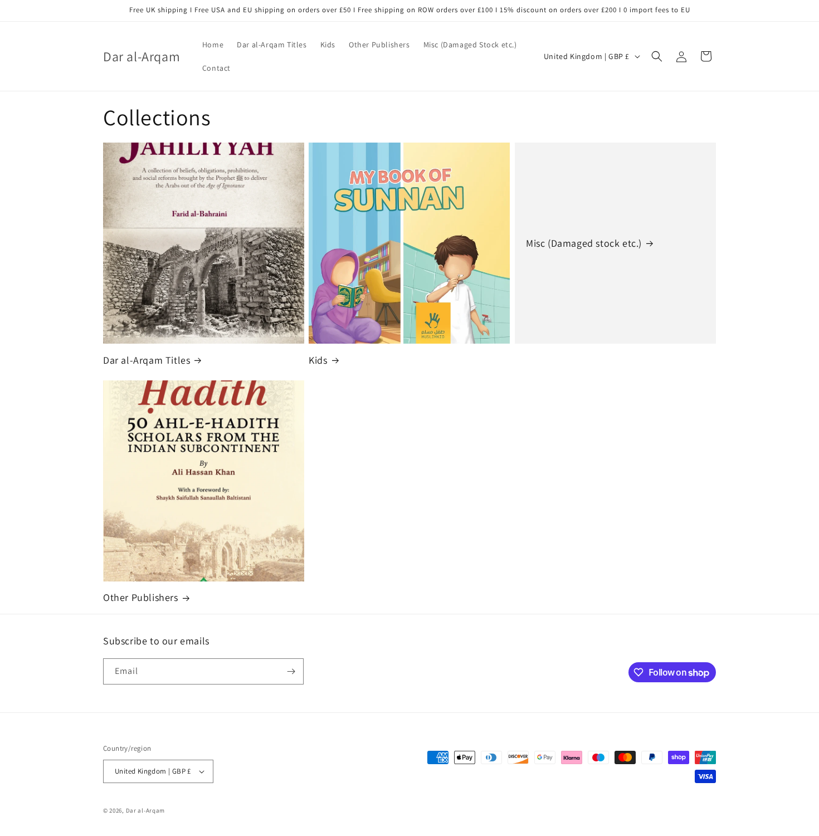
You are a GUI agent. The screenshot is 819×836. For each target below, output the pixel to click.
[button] (657, 56)
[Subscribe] (291, 671)
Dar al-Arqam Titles (146, 360)
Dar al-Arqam (145, 810)
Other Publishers (140, 597)
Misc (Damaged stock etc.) (584, 243)
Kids (318, 360)
